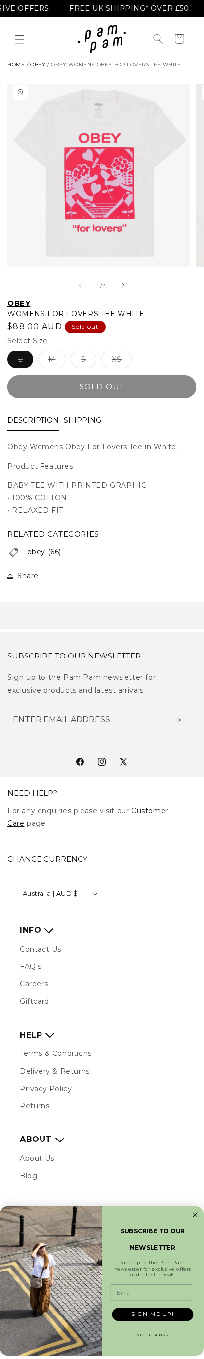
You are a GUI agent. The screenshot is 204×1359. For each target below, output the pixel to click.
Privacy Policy (46, 1088)
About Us (37, 1158)
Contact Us (40, 949)
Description (33, 420)
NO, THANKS (152, 1334)
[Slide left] (80, 285)
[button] (20, 39)
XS (122, 361)
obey (37, 64)
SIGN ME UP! (152, 1314)
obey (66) (44, 551)
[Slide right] (123, 285)
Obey (18, 302)
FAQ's (30, 966)
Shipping (82, 420)
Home (16, 64)
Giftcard (34, 1001)
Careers (34, 983)
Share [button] (28, 575)
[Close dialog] (195, 1215)
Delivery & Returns (55, 1071)
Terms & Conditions (56, 1053)
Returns (34, 1105)
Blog (28, 1175)
